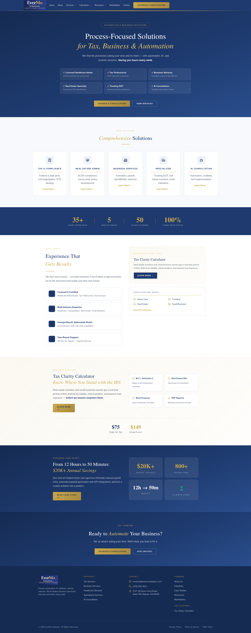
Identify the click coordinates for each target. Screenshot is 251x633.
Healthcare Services (93, 590)
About (60, 5)
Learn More (64, 407)
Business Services (92, 586)
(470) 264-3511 (144, 551)
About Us (178, 581)
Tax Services (89, 581)
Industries (178, 586)
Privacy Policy (175, 627)
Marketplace (115, 5)
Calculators (84, 5)
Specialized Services (93, 595)
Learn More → (145, 276)
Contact (126, 5)
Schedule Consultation (151, 5)
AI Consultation (91, 599)
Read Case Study (67, 495)
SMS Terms (208, 627)
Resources (99, 5)
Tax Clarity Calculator (184, 611)
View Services (145, 104)
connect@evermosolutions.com (147, 581)
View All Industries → (143, 310)
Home (51, 5)
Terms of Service (192, 627)
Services (70, 5)
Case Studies (180, 590)
